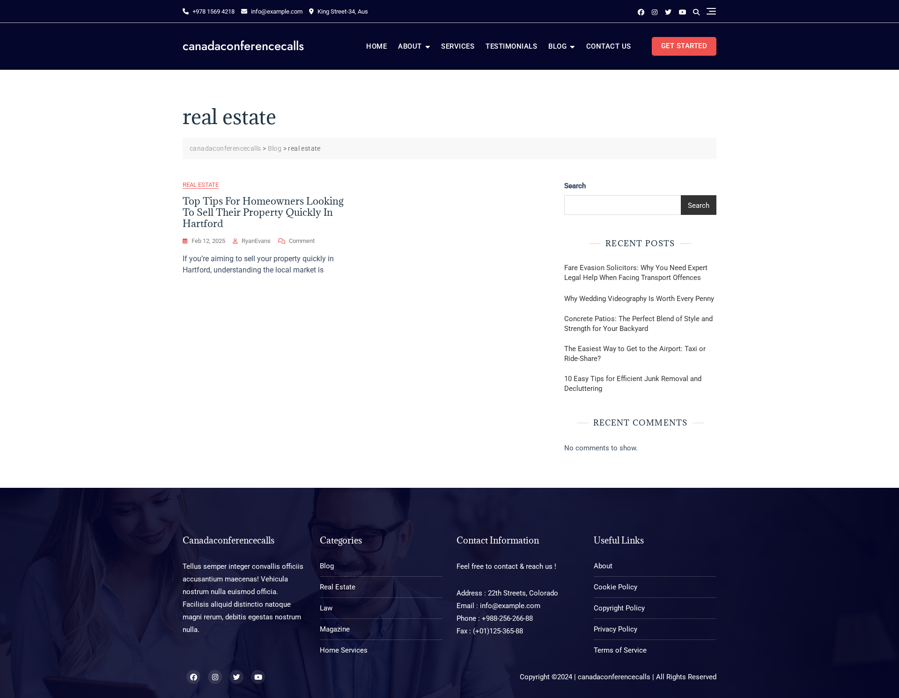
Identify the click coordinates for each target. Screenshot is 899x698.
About (410, 46)
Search (575, 186)
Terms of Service (620, 650)
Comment (302, 241)
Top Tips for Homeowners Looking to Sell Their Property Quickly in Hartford (263, 212)
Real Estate (201, 184)
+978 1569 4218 (213, 11)
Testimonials (511, 46)
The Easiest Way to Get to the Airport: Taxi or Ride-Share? (635, 354)
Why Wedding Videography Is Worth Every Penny (639, 298)
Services (457, 46)
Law (326, 608)
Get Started (684, 46)
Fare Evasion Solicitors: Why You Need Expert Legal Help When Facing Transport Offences (635, 273)
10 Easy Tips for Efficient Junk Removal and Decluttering (632, 384)
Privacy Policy (615, 629)
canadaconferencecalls (243, 46)
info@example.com (276, 11)
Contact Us (608, 46)
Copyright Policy (619, 608)
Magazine (335, 629)
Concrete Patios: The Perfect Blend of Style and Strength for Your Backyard (638, 324)
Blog (557, 46)
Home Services (344, 650)
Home (376, 46)
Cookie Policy (615, 587)
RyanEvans (256, 240)
